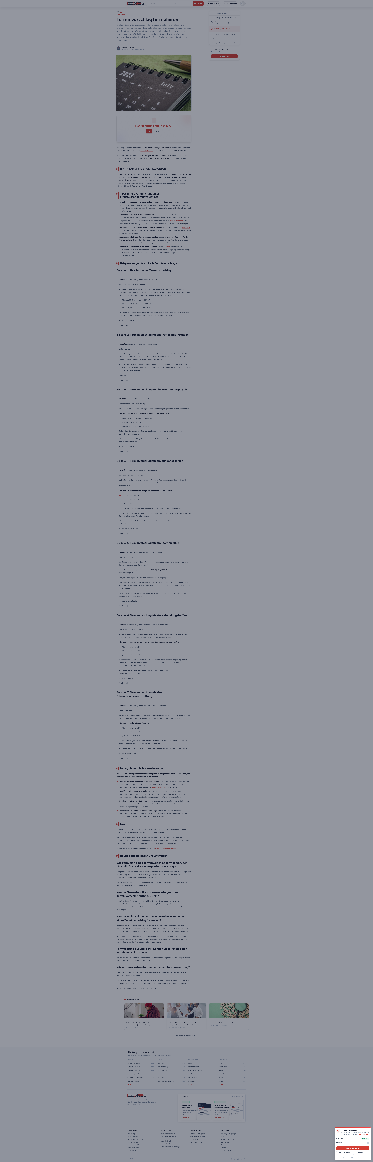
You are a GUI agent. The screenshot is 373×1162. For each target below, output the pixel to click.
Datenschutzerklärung (356, 1158)
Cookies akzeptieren (352, 1148)
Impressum (346, 1158)
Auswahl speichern (344, 1153)
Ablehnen (361, 1153)
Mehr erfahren (364, 1134)
